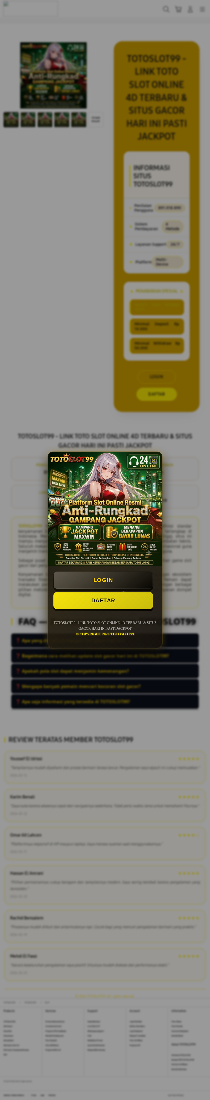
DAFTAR (103, 600)
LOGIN (103, 580)
